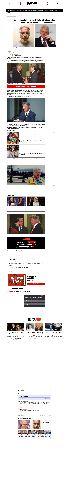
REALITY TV (22, 7)
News (10, 16)
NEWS (17, 7)
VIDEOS (45, 7)
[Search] (9, 3)
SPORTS (50, 7)
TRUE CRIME (34, 7)
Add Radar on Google (18, 55)
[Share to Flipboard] (15, 54)
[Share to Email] (18, 54)
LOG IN (59, 3)
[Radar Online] (32, 3)
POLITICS (28, 7)
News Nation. (9, 94)
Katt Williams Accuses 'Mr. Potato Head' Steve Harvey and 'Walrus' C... (21, 291)
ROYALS (40, 7)
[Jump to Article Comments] (7, 54)
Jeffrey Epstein (13, 16)
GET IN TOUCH (36, 283)
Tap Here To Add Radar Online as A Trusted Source (23, 86)
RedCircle (12, 271)
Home (8, 16)
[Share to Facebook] (10, 54)
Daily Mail (9, 188)
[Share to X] (13, 54)
